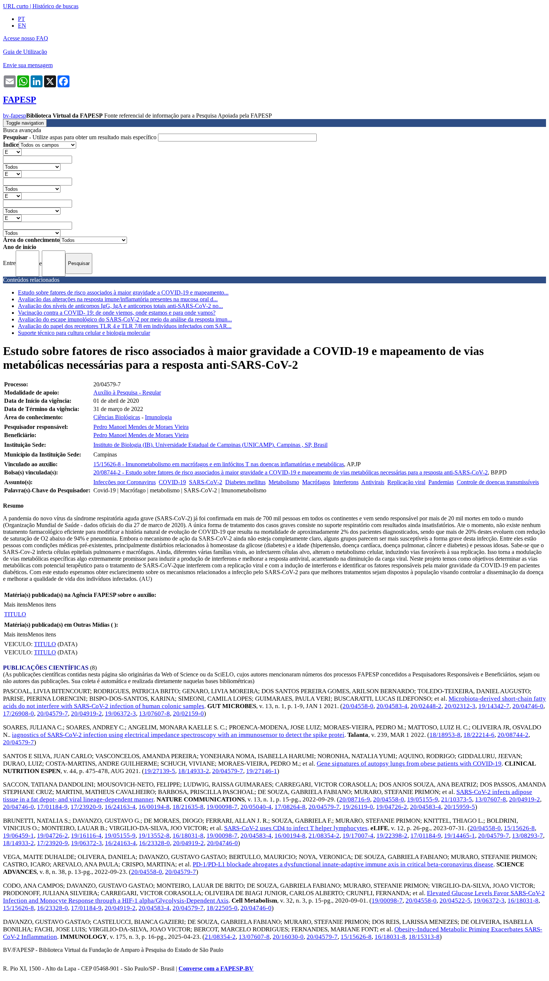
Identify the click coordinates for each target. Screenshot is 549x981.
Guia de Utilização (25, 52)
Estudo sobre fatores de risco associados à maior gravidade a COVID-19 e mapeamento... (123, 292)
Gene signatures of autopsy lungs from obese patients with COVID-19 (409, 763)
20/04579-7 (52, 713)
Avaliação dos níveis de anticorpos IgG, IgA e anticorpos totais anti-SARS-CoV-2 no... (120, 306)
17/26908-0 (18, 713)
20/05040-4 (256, 806)
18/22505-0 (222, 908)
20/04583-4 (391, 706)
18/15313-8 (424, 936)
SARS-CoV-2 (205, 482)
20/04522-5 (455, 900)
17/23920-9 (86, 806)
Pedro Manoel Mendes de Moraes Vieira (141, 427)
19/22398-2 (391, 835)
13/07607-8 (154, 713)
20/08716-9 (354, 799)
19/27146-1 (261, 771)
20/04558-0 (357, 706)
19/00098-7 (222, 806)
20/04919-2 (86, 713)
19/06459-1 (18, 835)
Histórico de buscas (55, 6)
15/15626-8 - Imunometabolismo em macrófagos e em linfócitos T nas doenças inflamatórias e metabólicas (218, 464)
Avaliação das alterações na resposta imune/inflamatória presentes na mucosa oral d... (118, 299)
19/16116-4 (86, 835)
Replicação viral (406, 482)
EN (22, 25)
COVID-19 (172, 482)
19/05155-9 (422, 799)
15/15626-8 (519, 828)
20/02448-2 (425, 706)
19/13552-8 (154, 835)
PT (21, 19)
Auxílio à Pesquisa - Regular (127, 392)
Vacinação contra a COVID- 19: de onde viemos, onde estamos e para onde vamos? (116, 312)
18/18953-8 (444, 734)
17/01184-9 (52, 806)
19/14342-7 (493, 706)
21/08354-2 (323, 835)
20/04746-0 (527, 706)
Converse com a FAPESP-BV (216, 968)
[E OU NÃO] (12, 152)
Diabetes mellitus (245, 482)
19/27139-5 (159, 771)
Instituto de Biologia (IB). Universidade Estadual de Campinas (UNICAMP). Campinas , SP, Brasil (210, 445)
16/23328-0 (154, 843)
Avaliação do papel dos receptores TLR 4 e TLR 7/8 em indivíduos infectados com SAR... (125, 326)
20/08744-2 (512, 734)
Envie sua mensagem (28, 65)
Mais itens (16, 604)
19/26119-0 (357, 806)
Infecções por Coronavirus (124, 482)
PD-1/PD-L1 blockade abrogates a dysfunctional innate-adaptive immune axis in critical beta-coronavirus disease (343, 864)
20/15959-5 (459, 806)
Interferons (346, 482)
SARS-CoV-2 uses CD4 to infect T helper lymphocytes (295, 828)
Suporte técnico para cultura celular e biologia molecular (84, 333)
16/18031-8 (188, 835)
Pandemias (441, 482)
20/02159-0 (188, 713)
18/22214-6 (478, 734)
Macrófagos (316, 482)
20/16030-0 (288, 936)
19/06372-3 (120, 713)
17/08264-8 (289, 806)
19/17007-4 (357, 835)
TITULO (15, 614)
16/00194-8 (154, 806)
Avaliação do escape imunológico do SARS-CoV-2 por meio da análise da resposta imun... (125, 319)
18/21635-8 (188, 806)
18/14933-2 (193, 771)
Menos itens (42, 604)
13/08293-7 (527, 835)
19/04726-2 (391, 806)
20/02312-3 (459, 706)
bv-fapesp (14, 115)
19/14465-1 (459, 835)
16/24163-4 (120, 806)
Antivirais (372, 482)
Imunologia (158, 417)
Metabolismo (284, 482)
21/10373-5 (456, 799)
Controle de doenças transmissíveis (498, 482)
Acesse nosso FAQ (25, 38)
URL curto (15, 6)
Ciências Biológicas (116, 417)
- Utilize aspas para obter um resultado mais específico (80, 137)
